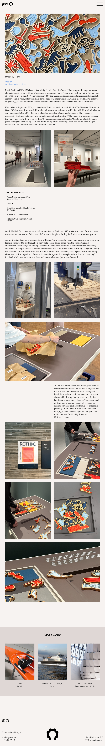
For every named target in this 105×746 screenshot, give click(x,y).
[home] (9, 4)
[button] (100, 4)
